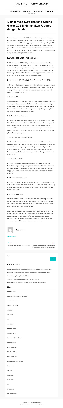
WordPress (41, 404)
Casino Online (38, 11)
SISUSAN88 (10, 389)
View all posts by (12, 236)
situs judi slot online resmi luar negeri (17, 296)
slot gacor (10, 314)
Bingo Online (27, 11)
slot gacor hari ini (11, 301)
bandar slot (10, 366)
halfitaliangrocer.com (31, 3)
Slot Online (31, 13)
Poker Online (49, 11)
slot (8, 319)
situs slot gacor (11, 291)
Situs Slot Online (11, 352)
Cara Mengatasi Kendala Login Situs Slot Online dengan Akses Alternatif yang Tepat (29, 269)
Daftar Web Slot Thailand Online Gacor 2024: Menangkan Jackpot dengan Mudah (28, 272)
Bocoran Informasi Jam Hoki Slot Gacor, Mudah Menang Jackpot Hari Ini (26, 282)
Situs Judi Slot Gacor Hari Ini (15, 361)
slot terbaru (10, 324)
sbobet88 (10, 310)
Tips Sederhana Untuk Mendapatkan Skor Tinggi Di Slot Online (23, 279)
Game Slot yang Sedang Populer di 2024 (18, 276)
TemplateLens (30, 404)
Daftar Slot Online (12, 356)
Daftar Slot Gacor (11, 347)
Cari (8, 256)
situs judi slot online (12, 305)
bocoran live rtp (11, 342)
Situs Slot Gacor (11, 333)
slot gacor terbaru (12, 393)
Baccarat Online (15, 11)
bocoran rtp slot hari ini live (14, 338)
